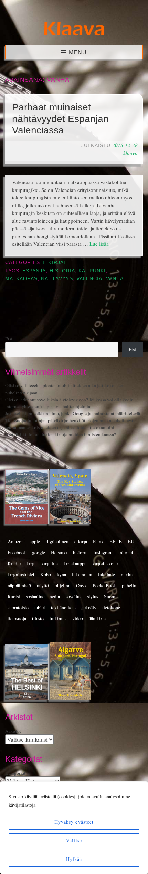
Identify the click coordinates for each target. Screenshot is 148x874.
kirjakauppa (75, 563)
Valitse (74, 840)
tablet (39, 607)
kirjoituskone (105, 563)
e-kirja (80, 541)
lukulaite (106, 574)
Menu (78, 52)
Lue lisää (99, 243)
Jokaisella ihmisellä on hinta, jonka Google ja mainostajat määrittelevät (72, 413)
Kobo (45, 574)
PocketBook (104, 585)
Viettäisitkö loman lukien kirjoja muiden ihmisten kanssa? (60, 434)
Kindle (14, 563)
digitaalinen (57, 541)
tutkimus (58, 618)
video (77, 618)
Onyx (81, 585)
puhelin (129, 585)
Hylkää (74, 859)
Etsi (8, 339)
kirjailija (49, 563)
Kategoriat (15, 773)
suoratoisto (18, 607)
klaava (130, 153)
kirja (31, 563)
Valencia (89, 278)
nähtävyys (57, 278)
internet (125, 552)
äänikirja (97, 618)
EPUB (115, 541)
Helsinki (59, 552)
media (127, 574)
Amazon (16, 541)
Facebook (17, 552)
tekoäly (89, 607)
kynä (61, 574)
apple (35, 541)
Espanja (34, 270)
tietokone (111, 607)
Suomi (110, 596)
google (38, 552)
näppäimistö (19, 585)
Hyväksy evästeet (74, 822)
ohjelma (62, 585)
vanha (115, 278)
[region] (74, 827)
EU (131, 541)
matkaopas (21, 278)
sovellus (73, 596)
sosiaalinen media (43, 596)
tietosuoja (17, 618)
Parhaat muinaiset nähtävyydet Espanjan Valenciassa (60, 118)
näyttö (43, 585)
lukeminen (82, 574)
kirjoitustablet (21, 574)
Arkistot (13, 731)
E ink (98, 541)
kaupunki (92, 270)
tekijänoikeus (63, 607)
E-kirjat (55, 262)
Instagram (103, 552)
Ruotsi (14, 596)
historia (62, 270)
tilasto (38, 618)
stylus (92, 596)
